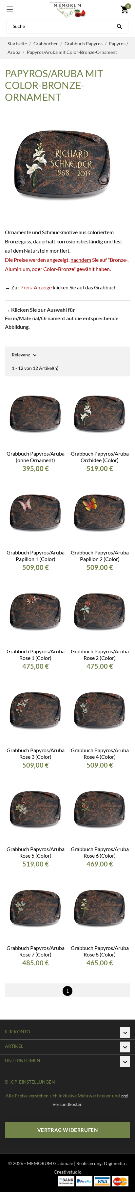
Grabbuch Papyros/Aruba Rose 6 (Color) (100, 852)
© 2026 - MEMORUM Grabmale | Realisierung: (56, 1163)
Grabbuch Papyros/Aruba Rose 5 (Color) (36, 852)
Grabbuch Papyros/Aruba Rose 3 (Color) (36, 753)
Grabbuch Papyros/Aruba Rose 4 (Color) (100, 753)
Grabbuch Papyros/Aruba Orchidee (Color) (100, 456)
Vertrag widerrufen (67, 1130)
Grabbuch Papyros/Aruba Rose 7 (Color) (36, 951)
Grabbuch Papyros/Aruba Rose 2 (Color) (100, 654)
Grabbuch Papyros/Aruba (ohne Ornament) (36, 456)
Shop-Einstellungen (30, 1082)
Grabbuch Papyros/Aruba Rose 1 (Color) (36, 654)
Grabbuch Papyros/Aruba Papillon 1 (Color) (36, 555)
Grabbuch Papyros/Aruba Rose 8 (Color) (100, 951)
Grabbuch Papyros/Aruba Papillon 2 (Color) (100, 555)
